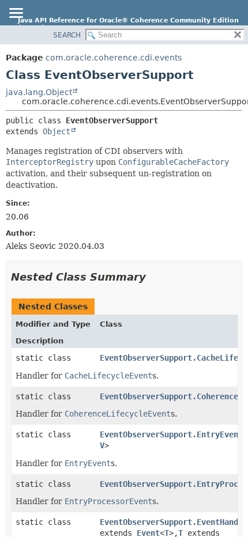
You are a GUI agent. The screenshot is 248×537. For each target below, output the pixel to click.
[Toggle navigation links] (15, 14)
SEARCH (67, 35)
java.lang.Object (39, 92)
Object (56, 131)
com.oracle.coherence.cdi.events (114, 57)
